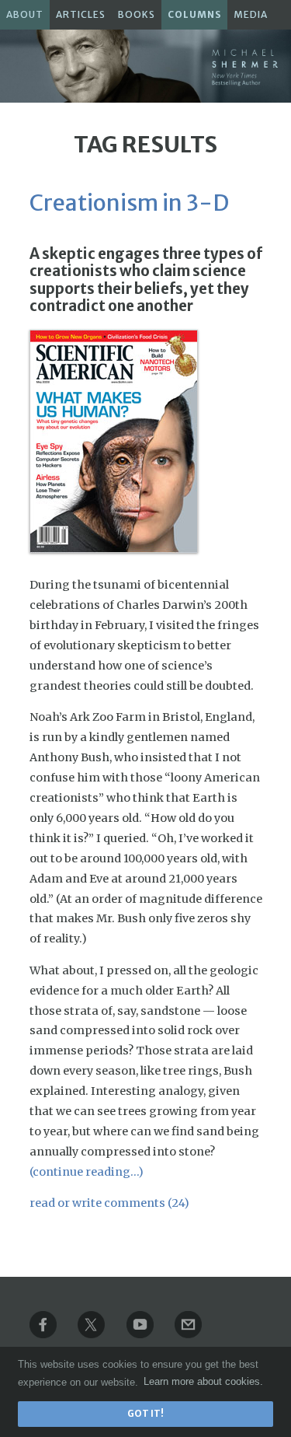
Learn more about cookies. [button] (203, 1381)
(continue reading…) (86, 1172)
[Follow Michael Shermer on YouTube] (150, 1334)
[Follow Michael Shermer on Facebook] (53, 1334)
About (24, 14)
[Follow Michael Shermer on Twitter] (101, 1334)
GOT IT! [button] (145, 1413)
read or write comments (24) (109, 1203)
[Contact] (198, 1334)
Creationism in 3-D (129, 203)
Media (251, 14)
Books (136, 14)
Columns (194, 14)
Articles (81, 14)
